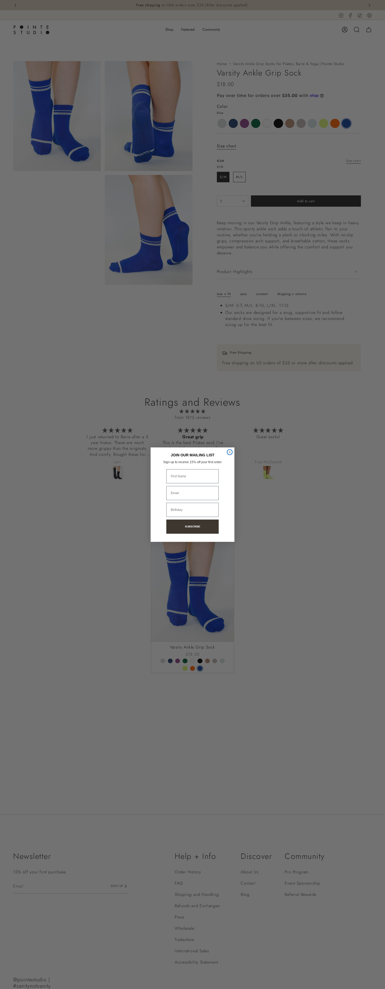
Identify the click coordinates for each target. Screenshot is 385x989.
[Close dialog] (229, 452)
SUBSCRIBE (192, 526)
